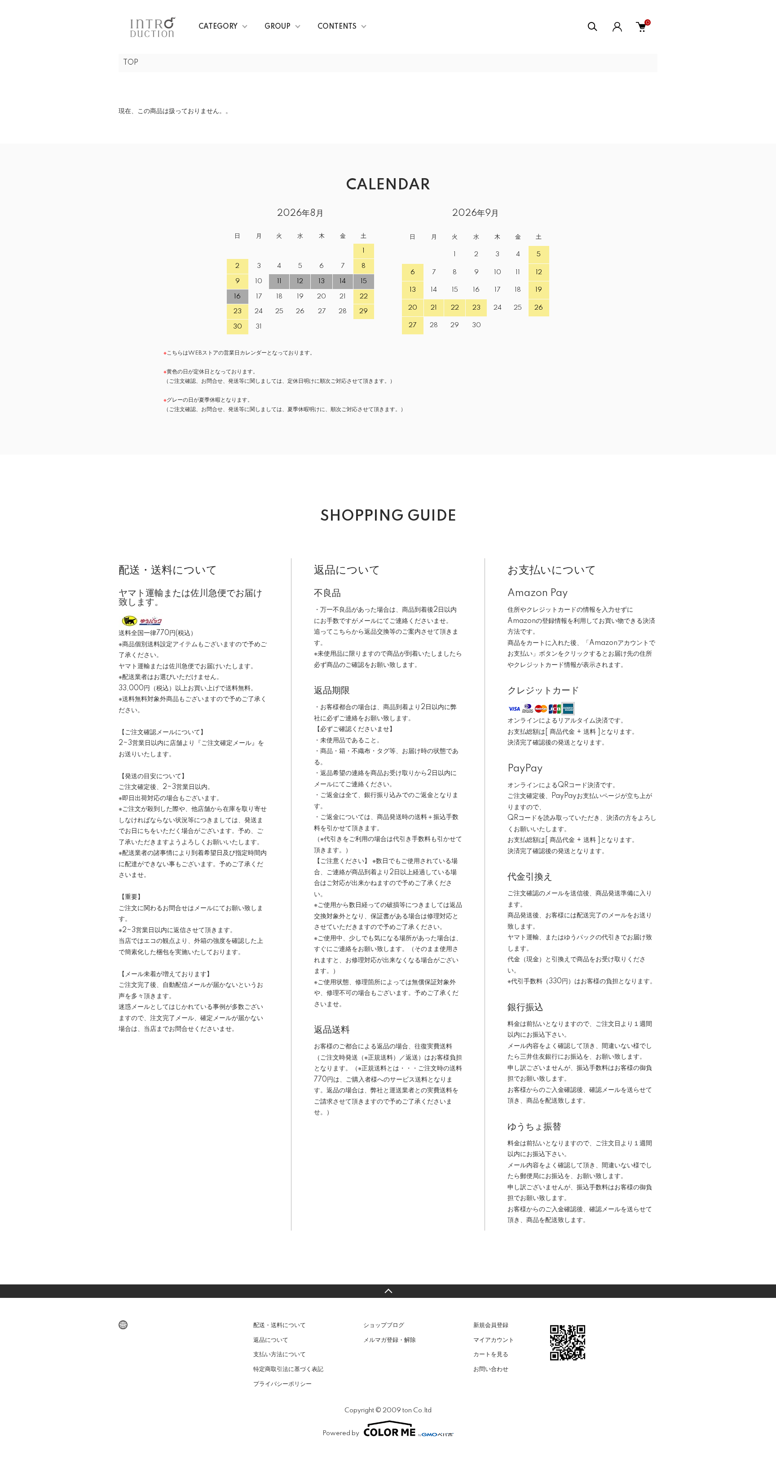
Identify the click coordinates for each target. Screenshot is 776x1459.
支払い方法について (279, 1354)
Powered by (340, 1433)
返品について (270, 1340)
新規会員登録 (490, 1325)
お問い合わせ (490, 1369)
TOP (130, 62)
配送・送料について (279, 1325)
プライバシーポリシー (282, 1384)
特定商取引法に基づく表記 (288, 1369)
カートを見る (490, 1354)
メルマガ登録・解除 (389, 1340)
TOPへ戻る (388, 1291)
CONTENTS (337, 27)
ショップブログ (383, 1325)
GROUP (278, 27)
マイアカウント (493, 1340)
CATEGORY (218, 27)
